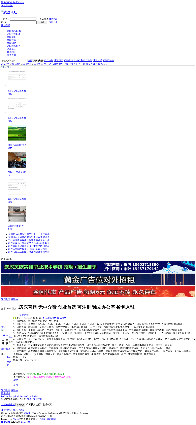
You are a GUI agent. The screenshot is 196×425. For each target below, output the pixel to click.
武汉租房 (78, 60)
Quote (23, 396)
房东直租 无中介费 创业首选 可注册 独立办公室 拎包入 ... (78, 64)
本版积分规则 (8, 404)
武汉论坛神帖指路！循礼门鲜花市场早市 (29, 252)
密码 (3, 22)
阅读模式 (61, 318)
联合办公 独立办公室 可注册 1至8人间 (46, 374)
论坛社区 (14, 34)
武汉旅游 (11, 40)
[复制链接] (24, 315)
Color (5, 396)
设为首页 (5, 2)
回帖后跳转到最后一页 (40, 404)
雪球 (3, 327)
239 (3, 335)
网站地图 (51, 419)
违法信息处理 (8, 410)
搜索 (30, 60)
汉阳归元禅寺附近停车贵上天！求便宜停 (29, 234)
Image (12, 396)
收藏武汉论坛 (17, 2)
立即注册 (53, 22)
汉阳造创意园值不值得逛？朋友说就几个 (29, 237)
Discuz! (16, 419)
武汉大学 (97, 60)
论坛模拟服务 (14, 46)
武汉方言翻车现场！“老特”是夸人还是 (27, 249)
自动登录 (43, 19)
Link (17, 396)
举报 (15, 385)
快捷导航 (5, 25)
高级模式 (5, 393)
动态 (12, 49)
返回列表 (5, 299)
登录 (29, 399)
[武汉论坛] (9, 12)
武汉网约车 (108, 60)
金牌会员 (5, 348)
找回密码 (53, 19)
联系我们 (11, 52)
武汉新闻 (11, 37)
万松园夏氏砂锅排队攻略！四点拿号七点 (29, 240)
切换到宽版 (7, 5)
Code (28, 396)
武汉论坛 (14, 31)
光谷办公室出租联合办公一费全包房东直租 (49, 377)
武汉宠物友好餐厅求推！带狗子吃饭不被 (29, 246)
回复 (15, 380)
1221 (11, 337)
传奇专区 (11, 55)
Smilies (35, 396)
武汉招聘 (11, 43)
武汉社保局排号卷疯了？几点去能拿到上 (29, 243)
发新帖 (14, 299)
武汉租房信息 (40, 64)
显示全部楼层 (49, 318)
